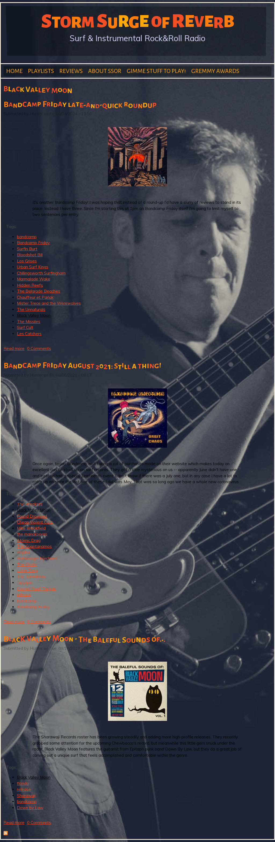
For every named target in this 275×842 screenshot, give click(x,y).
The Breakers (29, 504)
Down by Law (30, 807)
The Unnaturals (31, 309)
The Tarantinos (31, 576)
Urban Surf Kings (32, 266)
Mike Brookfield (31, 528)
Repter (23, 552)
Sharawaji (26, 795)
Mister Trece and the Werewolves (49, 303)
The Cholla (27, 564)
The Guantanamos (34, 546)
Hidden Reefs (30, 285)
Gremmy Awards (215, 71)
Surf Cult (25, 327)
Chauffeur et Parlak (35, 297)
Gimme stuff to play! (156, 71)
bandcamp (27, 236)
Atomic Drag (29, 540)
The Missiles (28, 321)
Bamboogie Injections (37, 558)
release (24, 594)
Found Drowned (32, 516)
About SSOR (104, 71)
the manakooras (32, 534)
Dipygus (24, 582)
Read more (13, 348)
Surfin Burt (27, 248)
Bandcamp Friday (33, 242)
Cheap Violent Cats (35, 522)
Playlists (41, 71)
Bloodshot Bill (30, 254)
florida (23, 783)
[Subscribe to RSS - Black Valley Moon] (5, 833)
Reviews (71, 71)
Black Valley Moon (33, 315)
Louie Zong (27, 570)
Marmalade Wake (33, 279)
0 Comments (39, 348)
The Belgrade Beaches (38, 291)
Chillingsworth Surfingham (41, 273)
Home (14, 71)
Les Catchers (29, 333)
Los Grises (27, 261)
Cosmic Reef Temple (36, 588)
